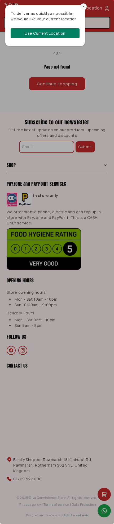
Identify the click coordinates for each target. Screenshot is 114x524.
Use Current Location (45, 33)
